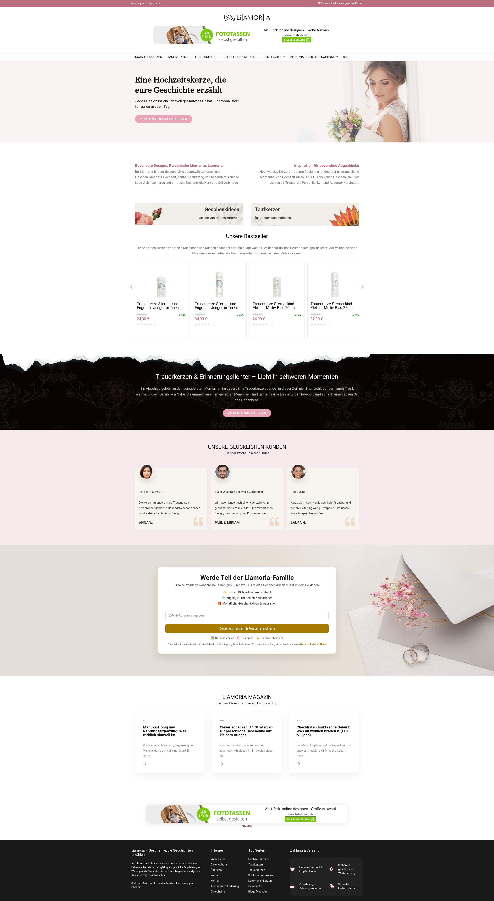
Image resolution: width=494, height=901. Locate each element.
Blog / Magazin (257, 891)
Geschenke (255, 886)
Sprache (153, 3)
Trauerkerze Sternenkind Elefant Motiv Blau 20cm (274, 305)
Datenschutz (219, 864)
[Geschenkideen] (189, 214)
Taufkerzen (176, 57)
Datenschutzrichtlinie (313, 644)
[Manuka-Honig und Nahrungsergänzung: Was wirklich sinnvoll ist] (170, 742)
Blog (346, 57)
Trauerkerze (205, 57)
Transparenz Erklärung (225, 886)
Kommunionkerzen (260, 880)
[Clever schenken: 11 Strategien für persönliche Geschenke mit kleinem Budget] (247, 742)
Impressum (218, 859)
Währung (136, 3)
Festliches (273, 57)
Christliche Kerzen (239, 57)
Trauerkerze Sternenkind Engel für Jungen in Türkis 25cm (216, 307)
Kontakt (216, 880)
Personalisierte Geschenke (312, 57)
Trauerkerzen (256, 869)
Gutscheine (218, 891)
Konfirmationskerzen (261, 875)
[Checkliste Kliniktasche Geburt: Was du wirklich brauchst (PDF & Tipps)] (324, 742)
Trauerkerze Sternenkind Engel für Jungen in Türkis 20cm (158, 307)
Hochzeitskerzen (148, 57)
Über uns (216, 869)
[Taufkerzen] (305, 214)
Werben (215, 875)
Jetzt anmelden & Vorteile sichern (247, 628)
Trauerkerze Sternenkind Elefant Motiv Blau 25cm (331, 305)
